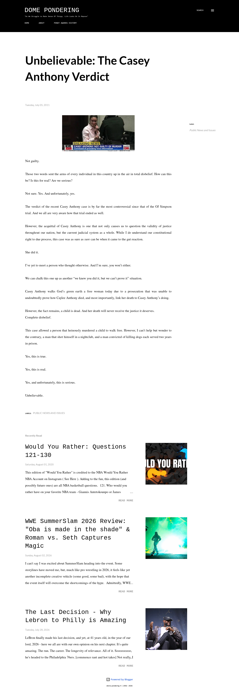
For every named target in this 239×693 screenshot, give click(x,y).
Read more (126, 500)
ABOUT (41, 23)
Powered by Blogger (121, 679)
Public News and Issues (202, 130)
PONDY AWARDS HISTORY (65, 23)
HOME (27, 23)
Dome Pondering (52, 10)
